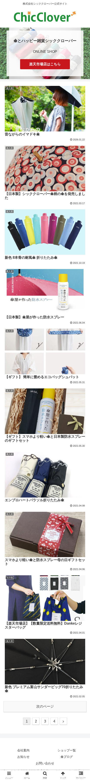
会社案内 (23, 750)
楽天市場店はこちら (45, 64)
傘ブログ (67, 756)
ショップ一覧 (66, 750)
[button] (81, 516)
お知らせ (23, 756)
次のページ (45, 706)
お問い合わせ (45, 763)
